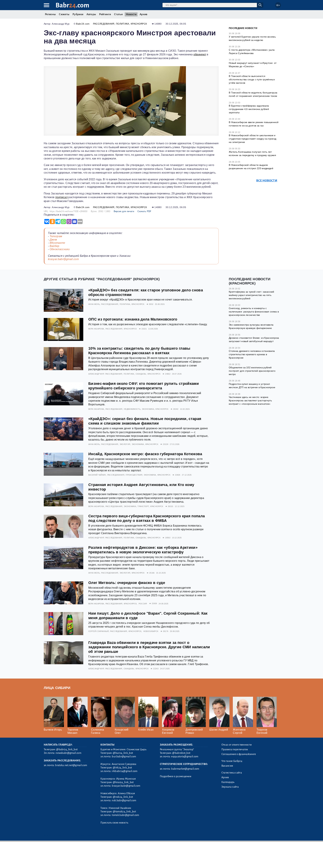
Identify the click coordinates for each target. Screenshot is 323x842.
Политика (122, 23)
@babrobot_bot (181, 753)
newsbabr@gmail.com (68, 753)
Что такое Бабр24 (231, 761)
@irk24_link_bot (122, 767)
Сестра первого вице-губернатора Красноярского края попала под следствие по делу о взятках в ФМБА (146, 518)
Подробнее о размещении (175, 776)
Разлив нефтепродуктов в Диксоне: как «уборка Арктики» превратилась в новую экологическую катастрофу (143, 549)
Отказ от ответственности (236, 744)
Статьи (118, 14)
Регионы (50, 14)
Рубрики (78, 14)
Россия (143, 604)
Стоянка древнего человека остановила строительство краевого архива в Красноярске (252, 354)
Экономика (148, 409)
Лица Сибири (57, 688)
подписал (61, 197)
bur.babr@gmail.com (124, 756)
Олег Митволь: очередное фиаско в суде (126, 583)
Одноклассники (60, 249)
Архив (143, 14)
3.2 (64, 835)
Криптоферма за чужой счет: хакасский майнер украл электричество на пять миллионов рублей (251, 295)
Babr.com (72, 5)
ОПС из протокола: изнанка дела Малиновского (132, 319)
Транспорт (143, 506)
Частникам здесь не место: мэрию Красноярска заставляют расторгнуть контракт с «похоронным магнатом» (250, 400)
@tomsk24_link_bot (124, 811)
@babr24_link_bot (67, 749)
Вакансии (227, 765)
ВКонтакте (57, 242)
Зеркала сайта (230, 786)
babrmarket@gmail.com (185, 768)
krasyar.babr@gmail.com (63, 259)
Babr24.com (82, 23)
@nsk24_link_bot (123, 797)
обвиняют (199, 54)
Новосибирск (150, 631)
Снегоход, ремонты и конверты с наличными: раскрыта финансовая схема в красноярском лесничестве (254, 311)
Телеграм (56, 236)
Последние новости (243, 28)
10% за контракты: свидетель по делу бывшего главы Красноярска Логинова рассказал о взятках (139, 350)
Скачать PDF (144, 211)
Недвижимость (132, 409)
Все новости (266, 180)
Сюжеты (64, 14)
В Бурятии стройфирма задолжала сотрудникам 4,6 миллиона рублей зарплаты (249, 109)
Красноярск (139, 23)
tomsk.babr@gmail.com (125, 815)
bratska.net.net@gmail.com (71, 765)
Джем (53, 239)
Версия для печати (124, 211)
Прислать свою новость (114, 822)
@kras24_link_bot (123, 782)
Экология (125, 444)
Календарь (228, 782)
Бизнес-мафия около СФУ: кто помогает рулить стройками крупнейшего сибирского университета (143, 385)
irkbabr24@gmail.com (124, 771)
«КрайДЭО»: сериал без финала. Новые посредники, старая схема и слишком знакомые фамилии (144, 421)
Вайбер (54, 246)
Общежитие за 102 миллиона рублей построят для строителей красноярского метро (252, 370)
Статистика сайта (231, 772)
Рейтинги (105, 14)
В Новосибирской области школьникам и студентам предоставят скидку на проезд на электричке (252, 138)
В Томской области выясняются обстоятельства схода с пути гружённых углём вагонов (252, 79)
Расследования (103, 23)
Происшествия (134, 475)
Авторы (91, 14)
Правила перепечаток (234, 749)
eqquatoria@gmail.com (184, 756)
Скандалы (141, 374)
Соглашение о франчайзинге (238, 754)
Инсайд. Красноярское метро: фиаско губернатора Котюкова (145, 454)
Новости (131, 14)
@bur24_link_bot (123, 753)
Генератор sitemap (120, 835)
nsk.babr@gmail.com (124, 800)
